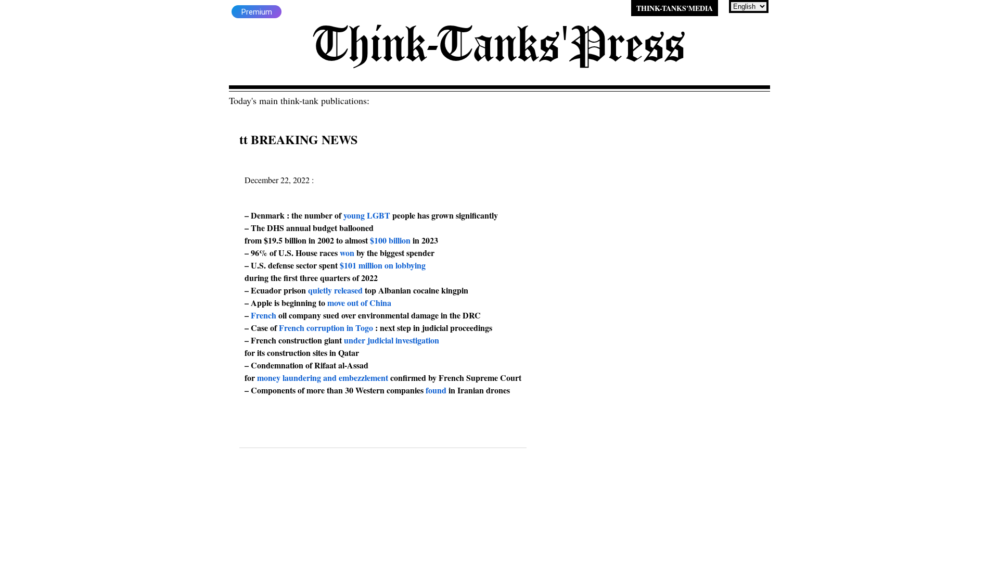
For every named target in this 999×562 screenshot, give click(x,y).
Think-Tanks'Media (674, 8)
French (263, 315)
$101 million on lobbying (383, 265)
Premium (256, 12)
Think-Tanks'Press (499, 44)
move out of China (359, 303)
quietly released (335, 290)
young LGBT (366, 215)
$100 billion (390, 240)
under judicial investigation (391, 340)
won (347, 253)
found (436, 390)
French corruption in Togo (326, 328)
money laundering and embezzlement (322, 378)
